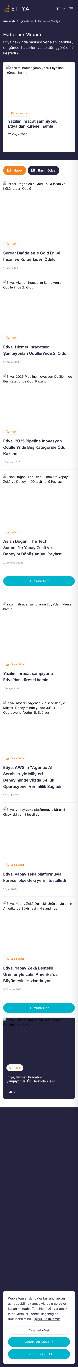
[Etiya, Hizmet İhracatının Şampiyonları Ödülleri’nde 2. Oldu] (39, 322)
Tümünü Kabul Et (39, 1354)
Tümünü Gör (39, 581)
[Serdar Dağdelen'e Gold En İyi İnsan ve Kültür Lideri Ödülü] (39, 228)
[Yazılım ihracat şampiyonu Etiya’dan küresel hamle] (39, 107)
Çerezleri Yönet (39, 1330)
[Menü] (71, 8)
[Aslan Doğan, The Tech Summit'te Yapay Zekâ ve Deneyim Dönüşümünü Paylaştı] (39, 520)
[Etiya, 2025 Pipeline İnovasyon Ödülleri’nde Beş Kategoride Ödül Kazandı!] (39, 419)
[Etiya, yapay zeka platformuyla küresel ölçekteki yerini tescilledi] (39, 849)
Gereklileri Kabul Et (39, 1342)
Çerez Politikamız (47, 1319)
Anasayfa (9, 21)
